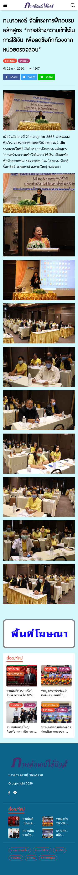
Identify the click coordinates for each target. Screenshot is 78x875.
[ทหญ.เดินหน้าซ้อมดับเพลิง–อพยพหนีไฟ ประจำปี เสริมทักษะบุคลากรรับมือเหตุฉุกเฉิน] (56, 676)
